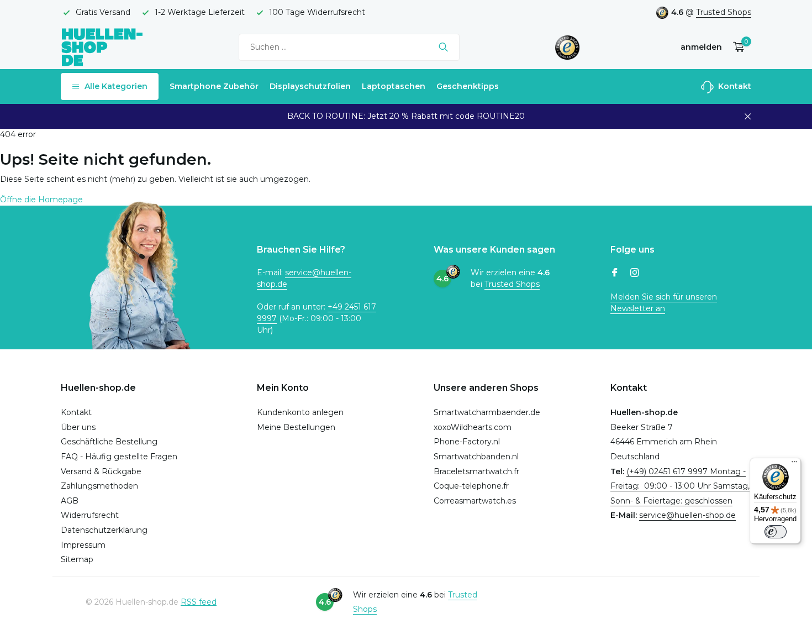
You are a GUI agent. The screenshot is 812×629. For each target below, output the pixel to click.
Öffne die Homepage (41, 200)
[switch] (775, 531)
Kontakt (733, 86)
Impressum (83, 545)
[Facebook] (614, 273)
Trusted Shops (723, 12)
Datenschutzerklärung (104, 530)
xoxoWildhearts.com (473, 427)
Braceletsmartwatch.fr (476, 471)
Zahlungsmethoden (99, 486)
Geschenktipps (467, 86)
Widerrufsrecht (90, 515)
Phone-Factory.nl (467, 442)
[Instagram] (634, 273)
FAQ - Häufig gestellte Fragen (119, 457)
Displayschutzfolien (310, 86)
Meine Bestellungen (296, 427)
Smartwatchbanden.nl (476, 457)
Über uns (78, 427)
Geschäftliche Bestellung (109, 442)
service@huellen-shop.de (687, 515)
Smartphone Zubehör (214, 86)
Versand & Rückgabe (101, 471)
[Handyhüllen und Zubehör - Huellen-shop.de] (102, 46)
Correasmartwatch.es (475, 501)
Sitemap (77, 559)
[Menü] (794, 464)
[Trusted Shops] (567, 47)
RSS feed (199, 602)
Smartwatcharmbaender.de (487, 412)
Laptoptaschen (393, 86)
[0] (736, 47)
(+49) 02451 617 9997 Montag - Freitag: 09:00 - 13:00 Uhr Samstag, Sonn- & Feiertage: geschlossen (680, 486)
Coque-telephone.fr (471, 486)
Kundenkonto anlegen (300, 412)
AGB (69, 501)
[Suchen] (443, 47)
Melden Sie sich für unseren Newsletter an (663, 302)
